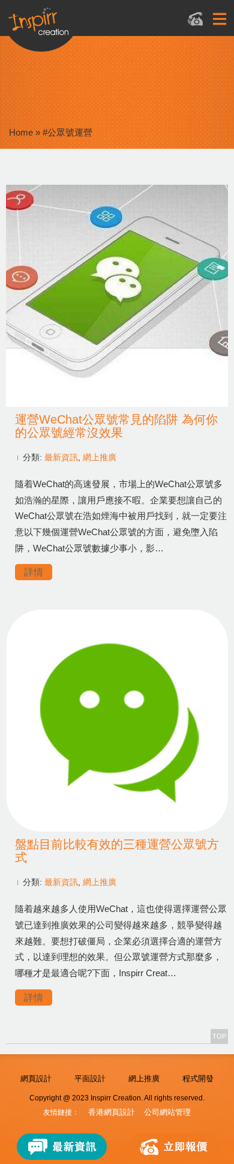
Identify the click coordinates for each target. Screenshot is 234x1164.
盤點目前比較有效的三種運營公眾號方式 (117, 851)
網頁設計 (36, 1078)
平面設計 (90, 1078)
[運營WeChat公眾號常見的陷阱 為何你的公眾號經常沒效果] (117, 403)
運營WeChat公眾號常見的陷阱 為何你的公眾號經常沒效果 (116, 426)
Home (21, 132)
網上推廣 (99, 457)
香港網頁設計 (111, 1112)
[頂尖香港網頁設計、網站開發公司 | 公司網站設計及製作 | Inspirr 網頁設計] (102, 28)
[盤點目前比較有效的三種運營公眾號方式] (117, 828)
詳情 (33, 572)
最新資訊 (61, 457)
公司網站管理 (167, 1112)
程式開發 (198, 1078)
